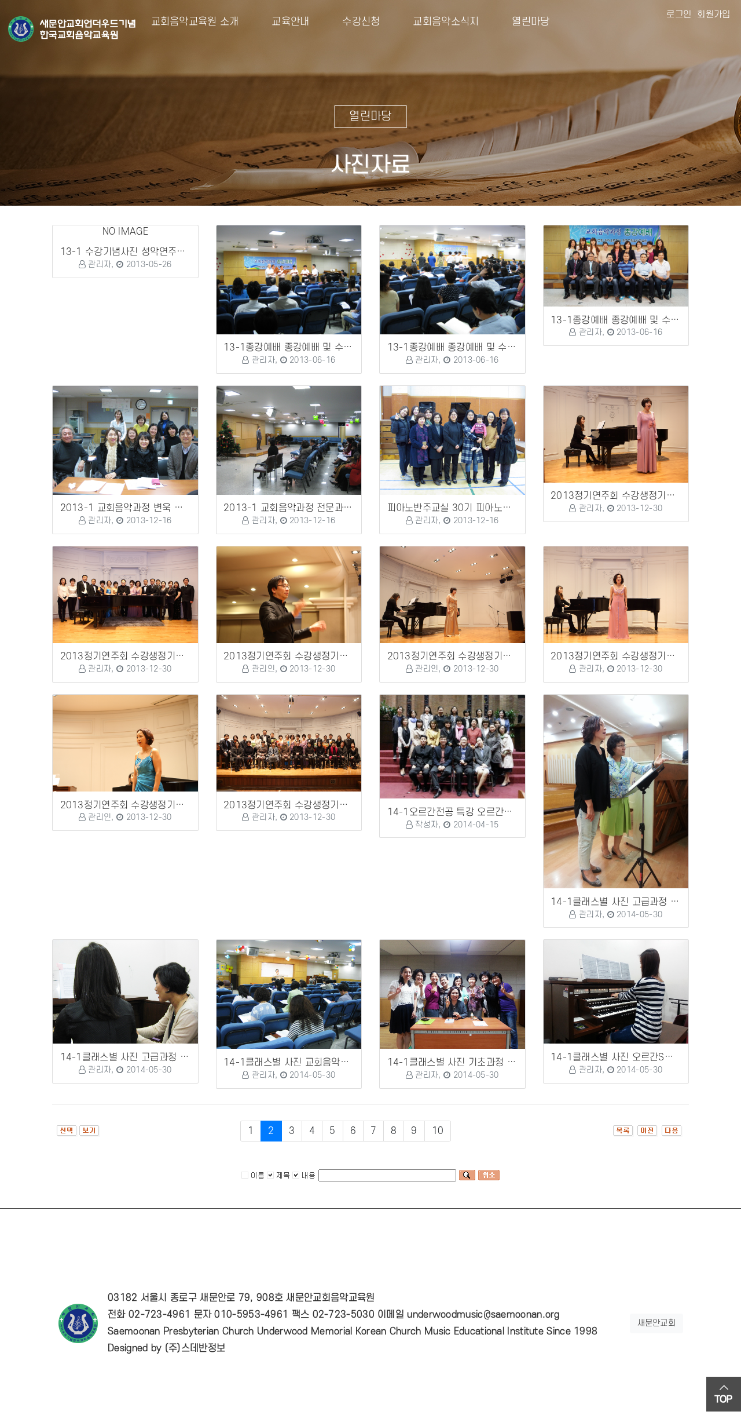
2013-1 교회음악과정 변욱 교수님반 (135, 508)
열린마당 (521, 21)
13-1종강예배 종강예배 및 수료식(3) (626, 320)
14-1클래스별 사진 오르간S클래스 (621, 1057)
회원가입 (713, 14)
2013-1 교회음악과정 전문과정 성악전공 (307, 508)
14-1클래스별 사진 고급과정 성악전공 (628, 902)
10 (438, 1131)
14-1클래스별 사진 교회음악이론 (290, 1062)
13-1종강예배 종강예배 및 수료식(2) (462, 347)
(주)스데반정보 (195, 1348)
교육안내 (282, 21)
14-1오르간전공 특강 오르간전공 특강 (464, 812)
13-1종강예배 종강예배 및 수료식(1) (299, 347)
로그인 (678, 14)
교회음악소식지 (437, 21)
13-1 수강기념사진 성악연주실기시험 (136, 252)
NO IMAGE (125, 232)
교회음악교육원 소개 (195, 21)
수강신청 (352, 21)
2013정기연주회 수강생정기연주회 (621, 496)
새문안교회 (656, 1323)
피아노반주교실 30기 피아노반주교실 (462, 508)
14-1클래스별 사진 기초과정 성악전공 (464, 1062)
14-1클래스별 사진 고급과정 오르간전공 (142, 1057)
